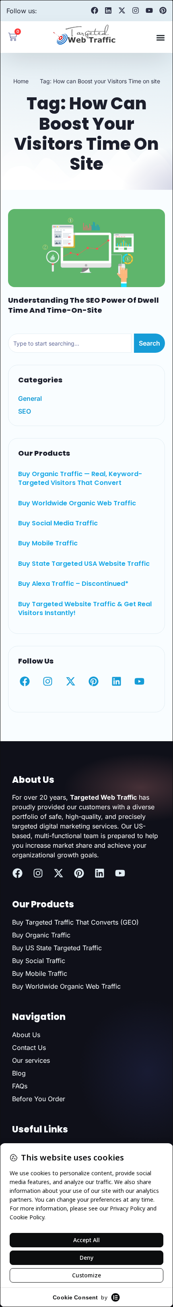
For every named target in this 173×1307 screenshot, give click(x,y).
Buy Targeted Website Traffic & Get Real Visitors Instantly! (85, 608)
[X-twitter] (122, 10)
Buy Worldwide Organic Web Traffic (77, 503)
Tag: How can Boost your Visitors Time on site (100, 81)
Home (21, 81)
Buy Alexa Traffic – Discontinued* (73, 583)
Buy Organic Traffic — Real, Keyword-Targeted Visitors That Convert (80, 478)
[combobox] (70, 343)
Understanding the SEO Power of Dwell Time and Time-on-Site (83, 305)
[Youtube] (149, 10)
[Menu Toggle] (160, 37)
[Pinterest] (163, 10)
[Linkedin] (108, 10)
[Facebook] (94, 10)
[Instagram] (135, 10)
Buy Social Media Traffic (58, 523)
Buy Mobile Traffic (48, 543)
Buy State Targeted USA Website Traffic (84, 563)
